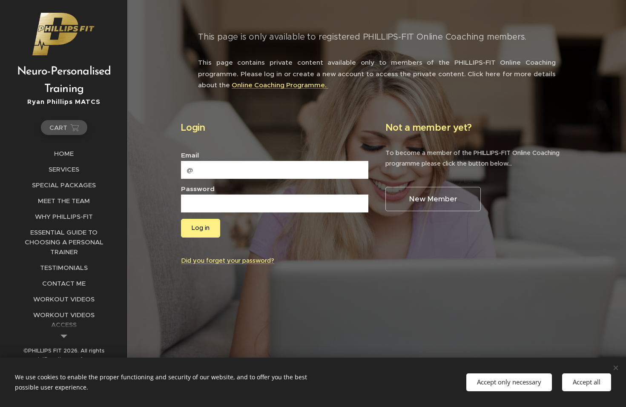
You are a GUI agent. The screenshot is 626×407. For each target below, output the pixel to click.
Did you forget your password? (227, 260)
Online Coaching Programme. (280, 85)
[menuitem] (64, 153)
